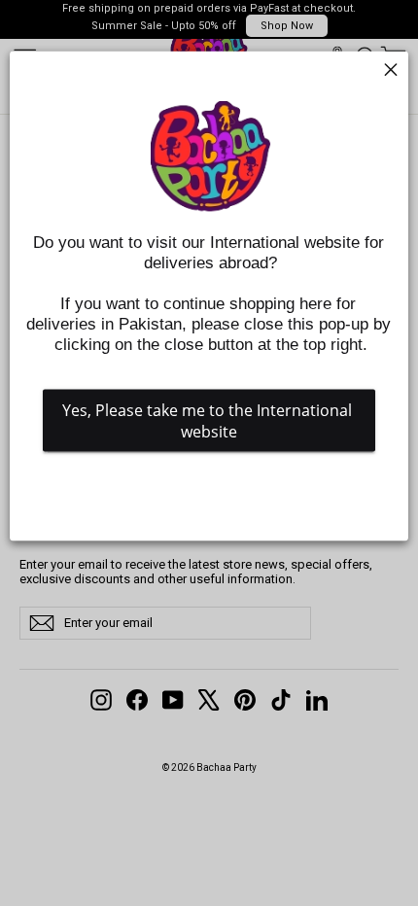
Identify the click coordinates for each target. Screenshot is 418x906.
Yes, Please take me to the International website (209, 421)
